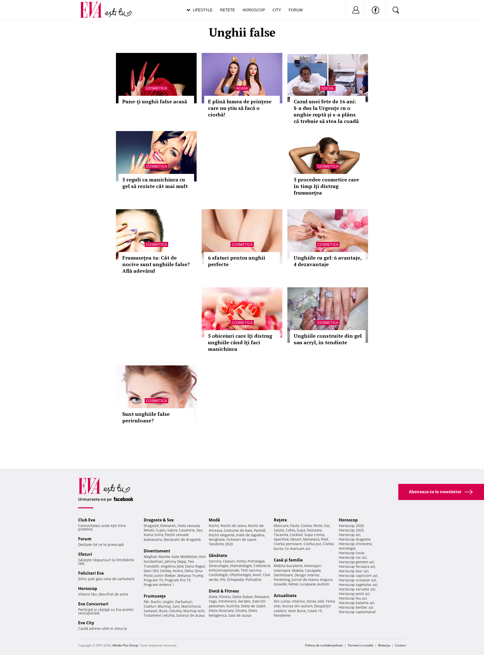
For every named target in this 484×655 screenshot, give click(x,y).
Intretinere (227, 601)
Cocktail (296, 534)
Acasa (242, 88)
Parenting (282, 579)
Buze (163, 610)
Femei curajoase (302, 584)
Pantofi (259, 530)
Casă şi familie (288, 560)
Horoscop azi (349, 534)
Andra (178, 570)
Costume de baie (238, 530)
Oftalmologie (240, 574)
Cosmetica (156, 88)
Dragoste (151, 525)
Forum (296, 10)
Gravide (280, 584)
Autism (323, 584)
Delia (189, 570)
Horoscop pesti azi (354, 593)
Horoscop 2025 (351, 530)
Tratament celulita (159, 615)
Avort (257, 574)
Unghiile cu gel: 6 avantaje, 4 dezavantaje (327, 261)
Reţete (280, 520)
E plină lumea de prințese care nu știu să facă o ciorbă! (239, 108)
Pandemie (282, 615)
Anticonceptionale (224, 570)
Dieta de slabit (253, 606)
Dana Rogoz (195, 566)
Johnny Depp (175, 561)
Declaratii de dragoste (182, 539)
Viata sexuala (189, 525)
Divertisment (157, 551)
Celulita (175, 610)
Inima (241, 561)
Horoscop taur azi (354, 571)
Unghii (168, 601)
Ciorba (306, 525)
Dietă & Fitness (224, 591)
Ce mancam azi (297, 548)
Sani (176, 606)
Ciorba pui (312, 543)
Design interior (307, 575)
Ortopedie (235, 579)
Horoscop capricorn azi (358, 575)
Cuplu (161, 530)
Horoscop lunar (352, 552)
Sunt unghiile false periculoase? (146, 417)
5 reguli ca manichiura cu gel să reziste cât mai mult (155, 183)
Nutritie (232, 606)
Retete (227, 10)
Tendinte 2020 (221, 544)
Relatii (149, 530)
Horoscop (254, 10)
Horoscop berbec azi (356, 607)
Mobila (298, 570)
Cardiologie (218, 574)
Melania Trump (190, 575)
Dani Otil (151, 570)
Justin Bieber (165, 575)
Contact (400, 645)
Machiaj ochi (194, 610)
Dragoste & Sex (159, 520)
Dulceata (314, 530)
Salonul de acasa (190, 615)
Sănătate (218, 555)
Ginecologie (218, 565)
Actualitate (285, 595)
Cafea (290, 530)
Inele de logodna (250, 535)
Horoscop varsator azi (357, 589)
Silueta (241, 610)
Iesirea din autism (297, 606)
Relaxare (262, 596)
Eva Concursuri (93, 604)
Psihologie (256, 561)
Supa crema (314, 534)
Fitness (225, 596)
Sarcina (215, 561)
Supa (301, 530)
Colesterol (261, 565)
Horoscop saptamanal (357, 611)
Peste (317, 525)
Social (327, 88)
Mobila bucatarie (288, 565)
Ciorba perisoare (288, 543)
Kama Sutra (153, 534)
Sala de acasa (239, 615)
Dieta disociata (221, 610)
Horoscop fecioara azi (357, 566)
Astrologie (347, 548)
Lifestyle (203, 10)
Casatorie (187, 530)
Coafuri (150, 606)
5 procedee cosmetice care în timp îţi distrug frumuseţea (326, 186)
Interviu (298, 601)
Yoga (213, 601)
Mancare (281, 525)
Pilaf (324, 539)
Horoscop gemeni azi (356, 561)
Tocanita (281, 534)
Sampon (151, 610)
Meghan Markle (157, 556)
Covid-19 (314, 610)
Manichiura (191, 606)
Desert (295, 539)
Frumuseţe (155, 596)
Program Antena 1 (159, 584)
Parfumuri (183, 601)
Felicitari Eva (91, 573)
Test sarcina (251, 570)
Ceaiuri (229, 561)
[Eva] (94, 6)
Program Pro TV (178, 580)
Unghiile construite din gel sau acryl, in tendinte (328, 339)
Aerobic (244, 601)
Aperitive (281, 539)
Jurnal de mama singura (312, 579)
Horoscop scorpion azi (357, 580)
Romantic (168, 525)
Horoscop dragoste (355, 539)
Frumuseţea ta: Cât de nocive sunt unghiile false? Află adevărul (156, 264)
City (277, 10)
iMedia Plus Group (125, 645)
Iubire (172, 530)
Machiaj (164, 606)
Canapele (313, 570)
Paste (294, 525)
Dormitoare (283, 575)
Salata (279, 530)
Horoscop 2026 (351, 525)
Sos (327, 525)
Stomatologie (241, 565)
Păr (146, 601)
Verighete (217, 539)
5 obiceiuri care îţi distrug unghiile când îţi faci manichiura (240, 342)
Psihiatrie (253, 579)
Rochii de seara (234, 525)
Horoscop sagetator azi (358, 584)
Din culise (282, 601)
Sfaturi (85, 554)
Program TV (153, 580)
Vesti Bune (297, 610)
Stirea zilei (315, 601)
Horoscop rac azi (353, 557)
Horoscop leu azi (353, 598)
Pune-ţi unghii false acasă (154, 101)
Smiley (165, 570)
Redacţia (384, 645)
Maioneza (311, 539)
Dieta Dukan (242, 596)
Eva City (86, 623)
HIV (222, 579)
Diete (213, 596)
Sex (199, 530)
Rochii (156, 601)
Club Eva (86, 520)
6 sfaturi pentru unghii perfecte (236, 261)
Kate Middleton (185, 556)
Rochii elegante (222, 535)
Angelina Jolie (172, 566)
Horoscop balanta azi (356, 602)
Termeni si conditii (360, 645)
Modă (214, 520)
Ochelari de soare (241, 539)
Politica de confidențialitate (324, 645)
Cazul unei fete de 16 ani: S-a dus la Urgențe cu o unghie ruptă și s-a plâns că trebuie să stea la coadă (326, 111)
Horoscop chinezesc (355, 543)
